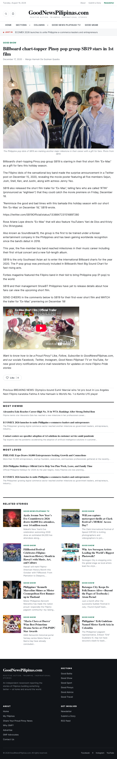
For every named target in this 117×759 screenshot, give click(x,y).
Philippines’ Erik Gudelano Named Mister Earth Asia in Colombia (98, 624)
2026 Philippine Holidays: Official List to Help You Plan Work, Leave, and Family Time (47, 466)
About (82, 3)
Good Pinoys (67, 687)
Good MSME (91, 25)
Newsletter (109, 3)
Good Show (9, 43)
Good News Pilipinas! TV (66, 25)
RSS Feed (65, 721)
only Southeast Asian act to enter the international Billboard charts (57, 259)
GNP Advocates (11, 734)
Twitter (39, 359)
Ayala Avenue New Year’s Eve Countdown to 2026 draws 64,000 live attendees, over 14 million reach (39, 520)
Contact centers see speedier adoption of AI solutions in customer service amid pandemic (48, 436)
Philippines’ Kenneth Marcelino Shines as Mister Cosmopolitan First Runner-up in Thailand (39, 592)
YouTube (110, 753)
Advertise (7, 730)
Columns (39, 25)
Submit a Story (95, 3)
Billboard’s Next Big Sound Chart (84, 263)
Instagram (51, 359)
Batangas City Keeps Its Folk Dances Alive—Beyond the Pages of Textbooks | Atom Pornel (97, 592)
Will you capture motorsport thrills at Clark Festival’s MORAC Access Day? (97, 520)
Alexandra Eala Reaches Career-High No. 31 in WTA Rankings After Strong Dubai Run (49, 411)
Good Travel (67, 697)
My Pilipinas (9, 716)
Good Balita (66, 673)
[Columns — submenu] (48, 25)
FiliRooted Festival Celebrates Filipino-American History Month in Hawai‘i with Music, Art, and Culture (39, 555)
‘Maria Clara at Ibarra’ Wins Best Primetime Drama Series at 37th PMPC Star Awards (39, 626)
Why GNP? (8, 725)
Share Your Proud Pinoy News (17, 721)
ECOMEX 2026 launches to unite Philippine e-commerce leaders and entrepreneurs (56, 32)
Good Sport (66, 683)
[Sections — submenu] (30, 25)
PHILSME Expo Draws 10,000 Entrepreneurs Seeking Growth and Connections (44, 455)
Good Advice (67, 692)
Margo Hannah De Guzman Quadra (42, 59)
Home (8, 25)
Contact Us (8, 739)
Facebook (28, 359)
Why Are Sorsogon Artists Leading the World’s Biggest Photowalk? (98, 552)
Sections (21, 25)
